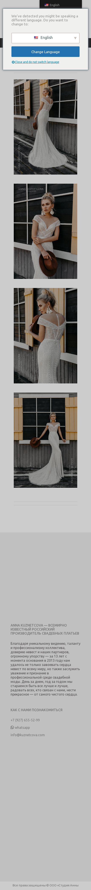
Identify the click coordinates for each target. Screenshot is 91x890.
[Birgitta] (45, 131)
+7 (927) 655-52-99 (25, 720)
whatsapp (22, 727)
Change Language (45, 52)
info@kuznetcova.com (28, 735)
